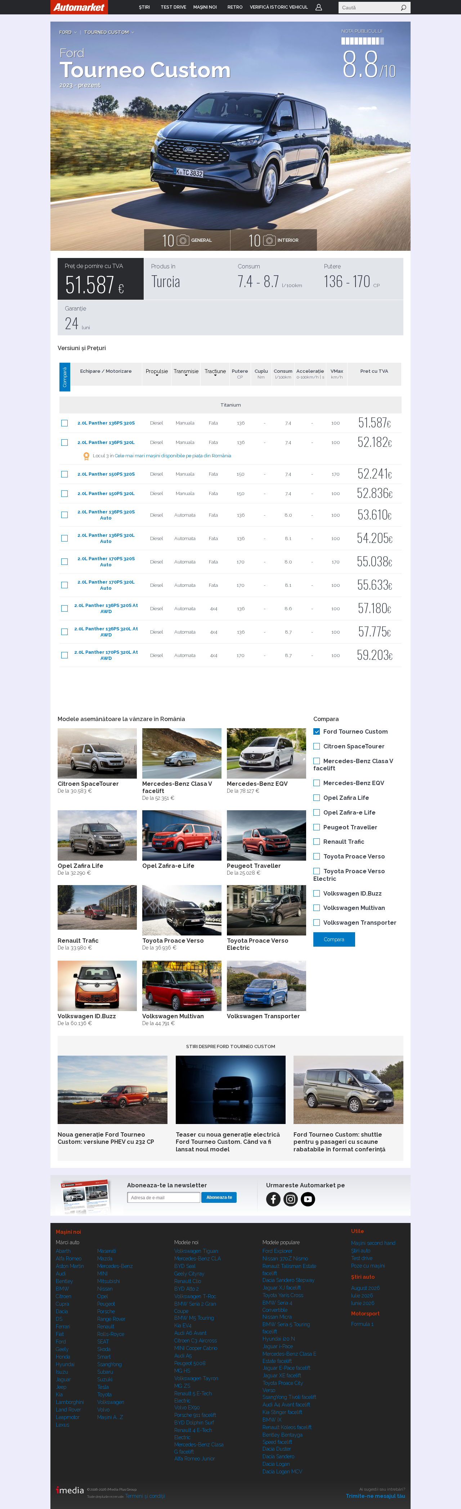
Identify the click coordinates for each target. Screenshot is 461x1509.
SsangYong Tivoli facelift (289, 1397)
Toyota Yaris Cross (283, 1295)
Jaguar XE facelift (282, 1375)
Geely (62, 1349)
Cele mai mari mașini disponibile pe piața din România (173, 455)
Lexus (62, 1425)
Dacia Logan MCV (283, 1471)
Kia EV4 (183, 1325)
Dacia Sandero (278, 1456)
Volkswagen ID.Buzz (352, 893)
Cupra (62, 1304)
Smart (104, 1357)
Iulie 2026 (362, 1296)
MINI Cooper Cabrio (195, 1348)
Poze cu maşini (368, 1266)
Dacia (62, 1311)
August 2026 (365, 1288)
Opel (102, 1296)
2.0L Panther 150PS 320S (106, 474)
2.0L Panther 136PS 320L (106, 442)
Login (319, 7)
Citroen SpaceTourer (354, 746)
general (187, 240)
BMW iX (272, 1420)
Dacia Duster (277, 1449)
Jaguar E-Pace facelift (286, 1368)
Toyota (104, 1394)
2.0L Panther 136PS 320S (106, 423)
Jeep (61, 1387)
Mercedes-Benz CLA (197, 1258)
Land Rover (68, 1410)
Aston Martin (70, 1266)
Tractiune (215, 371)
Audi (61, 1274)
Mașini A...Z (110, 1417)
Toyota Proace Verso (354, 856)
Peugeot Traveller (350, 827)
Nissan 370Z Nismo (285, 1258)
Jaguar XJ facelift (282, 1288)
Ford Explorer (277, 1251)
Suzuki (104, 1379)
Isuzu (62, 1372)
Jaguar (63, 1379)
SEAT (103, 1342)
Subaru (105, 1372)
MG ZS (182, 1386)
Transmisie (186, 371)
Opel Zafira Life (346, 797)
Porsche (106, 1311)
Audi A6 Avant (190, 1333)
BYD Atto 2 (186, 1289)
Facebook (273, 1199)
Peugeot (106, 1304)
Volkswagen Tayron (196, 1378)
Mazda (104, 1258)
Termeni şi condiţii (145, 1496)
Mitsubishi (108, 1281)
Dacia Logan (276, 1464)
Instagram (290, 1199)
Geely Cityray (189, 1274)
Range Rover (111, 1319)
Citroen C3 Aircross (195, 1340)
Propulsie (157, 371)
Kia (59, 1394)
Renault (105, 1326)
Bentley (64, 1281)
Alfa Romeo (68, 1258)
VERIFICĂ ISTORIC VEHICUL (279, 7)
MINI (102, 1274)
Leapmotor (68, 1417)
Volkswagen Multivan (354, 908)
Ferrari (63, 1326)
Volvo (103, 1410)
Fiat (60, 1334)
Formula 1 (362, 1324)
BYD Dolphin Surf (194, 1423)
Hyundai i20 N (279, 1339)
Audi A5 (183, 1356)
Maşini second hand (373, 1243)
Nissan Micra (277, 1317)
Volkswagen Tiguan (196, 1251)
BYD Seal (185, 1266)
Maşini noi (68, 1232)
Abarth (63, 1251)
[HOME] (79, 7)
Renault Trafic (343, 841)
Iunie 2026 (363, 1303)
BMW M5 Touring (194, 1318)
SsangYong (109, 1364)
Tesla (103, 1387)
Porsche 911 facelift (195, 1415)
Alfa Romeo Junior (194, 1459)
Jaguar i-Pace (278, 1346)
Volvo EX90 (187, 1407)
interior (274, 240)
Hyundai (65, 1364)
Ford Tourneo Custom (355, 731)
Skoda (104, 1349)
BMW (62, 1289)
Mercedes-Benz (115, 1266)
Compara (334, 939)
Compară (64, 377)
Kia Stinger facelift (282, 1412)
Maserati (106, 1251)
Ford (65, 32)
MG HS (182, 1371)
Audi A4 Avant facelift (286, 1405)
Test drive (361, 1258)
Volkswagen (110, 1402)
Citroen (63, 1296)
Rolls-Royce (110, 1334)
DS (59, 1319)
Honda (63, 1357)
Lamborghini (70, 1402)
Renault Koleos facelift (287, 1427)
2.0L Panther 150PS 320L (106, 493)
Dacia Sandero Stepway (289, 1280)
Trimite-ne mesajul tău (375, 1496)
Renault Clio (187, 1281)
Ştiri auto (360, 1251)
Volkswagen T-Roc (195, 1296)
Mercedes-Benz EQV (353, 783)
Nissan (105, 1289)
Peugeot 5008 (190, 1363)
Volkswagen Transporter (360, 922)
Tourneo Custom (106, 32)
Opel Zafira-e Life (349, 812)
